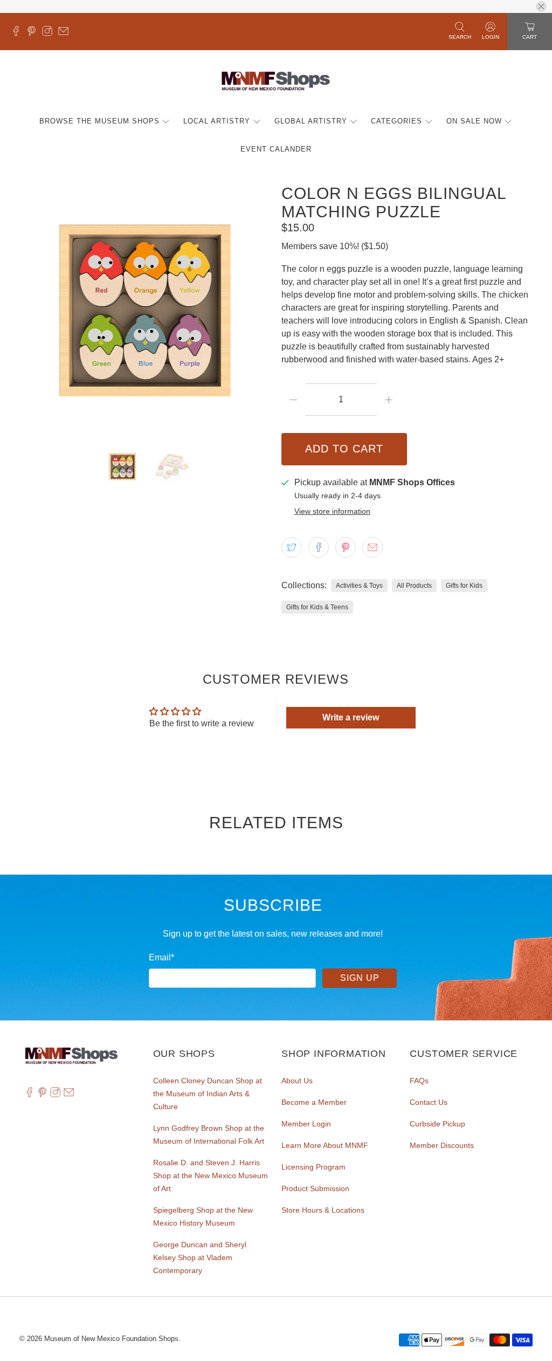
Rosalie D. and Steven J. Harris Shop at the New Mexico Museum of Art (210, 1175)
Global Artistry (310, 121)
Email (161, 957)
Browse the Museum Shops (99, 121)
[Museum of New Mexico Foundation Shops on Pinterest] (34, 33)
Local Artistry (216, 121)
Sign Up (360, 977)
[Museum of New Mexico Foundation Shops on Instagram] (50, 33)
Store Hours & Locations (322, 1210)
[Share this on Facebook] (318, 547)
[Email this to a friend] (372, 547)
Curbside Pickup (437, 1123)
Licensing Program (313, 1167)
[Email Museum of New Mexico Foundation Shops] (66, 33)
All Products (414, 585)
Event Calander (276, 149)
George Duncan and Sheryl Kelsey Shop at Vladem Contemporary (199, 1257)
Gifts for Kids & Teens (317, 607)
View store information (332, 511)
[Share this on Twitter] (291, 547)
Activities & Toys (359, 585)
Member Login (306, 1123)
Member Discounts (442, 1145)
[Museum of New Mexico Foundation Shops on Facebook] (18, 33)
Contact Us (428, 1102)
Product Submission (315, 1188)
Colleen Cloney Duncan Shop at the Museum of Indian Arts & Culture (207, 1093)
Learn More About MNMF (324, 1145)
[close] (541, 6)
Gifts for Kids (464, 585)
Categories (396, 121)
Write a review (350, 717)
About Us (297, 1080)
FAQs (419, 1080)
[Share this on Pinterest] (345, 547)
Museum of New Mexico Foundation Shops (111, 1339)
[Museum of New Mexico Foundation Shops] (275, 82)
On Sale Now (474, 121)
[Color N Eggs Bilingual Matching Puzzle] (145, 310)
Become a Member (314, 1102)
